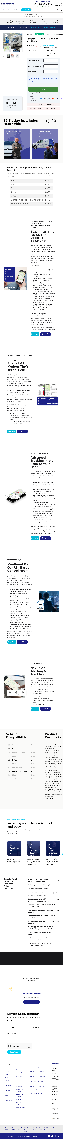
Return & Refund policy (26, 1129)
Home (10, 27)
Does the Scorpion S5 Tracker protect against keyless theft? (39, 900)
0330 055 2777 (44, 4)
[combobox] (12, 10)
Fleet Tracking (20, 1107)
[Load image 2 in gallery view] (12, 55)
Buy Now (34, 334)
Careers (7, 1080)
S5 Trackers (19, 1083)
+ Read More (49, 798)
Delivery (7, 1074)
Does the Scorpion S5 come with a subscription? (41, 917)
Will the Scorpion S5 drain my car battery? (41, 933)
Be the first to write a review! (31, 1002)
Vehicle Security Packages (20, 27)
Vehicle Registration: (34, 66)
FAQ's (6, 1077)
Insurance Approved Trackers (19, 1078)
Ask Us (46, 334)
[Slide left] (5, 56)
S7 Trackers (19, 1086)
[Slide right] (21, 56)
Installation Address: (34, 60)
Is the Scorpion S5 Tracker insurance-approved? (38, 881)
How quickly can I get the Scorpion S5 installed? (41, 911)
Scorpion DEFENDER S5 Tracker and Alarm (42, 27)
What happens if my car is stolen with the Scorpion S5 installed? (40, 928)
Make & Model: (32, 71)
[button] (59, 10)
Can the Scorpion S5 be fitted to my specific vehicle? (42, 906)
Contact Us (8, 1071)
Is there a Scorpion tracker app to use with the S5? (41, 939)
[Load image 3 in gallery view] (17, 55)
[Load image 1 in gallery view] (8, 55)
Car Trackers (20, 1073)
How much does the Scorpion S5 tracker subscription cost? (40, 944)
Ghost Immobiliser (35, 1068)
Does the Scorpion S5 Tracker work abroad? (41, 922)
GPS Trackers (20, 1099)
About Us (7, 1068)
